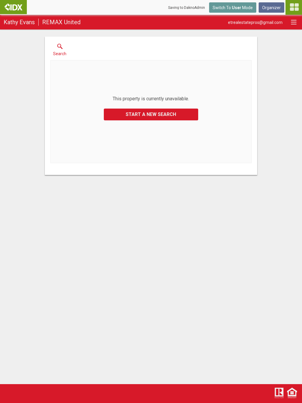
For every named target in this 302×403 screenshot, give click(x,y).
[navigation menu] (293, 7)
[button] (59, 51)
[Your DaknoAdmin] (13, 7)
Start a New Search (151, 114)
